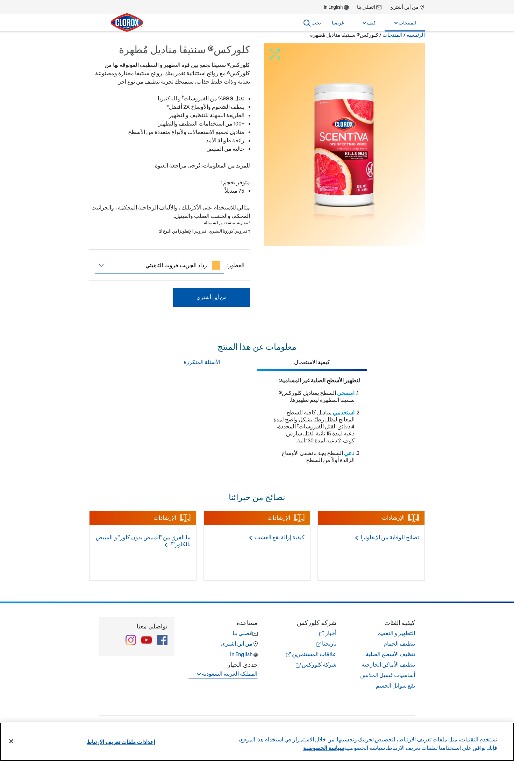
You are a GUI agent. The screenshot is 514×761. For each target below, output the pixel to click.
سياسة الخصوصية (323, 747)
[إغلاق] (11, 741)
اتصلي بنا (366, 7)
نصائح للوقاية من (390, 537)
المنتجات (407, 23)
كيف (371, 23)
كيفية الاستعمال (312, 361)
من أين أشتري (405, 7)
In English (333, 7)
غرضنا (338, 23)
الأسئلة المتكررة (202, 361)
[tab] (382, 654)
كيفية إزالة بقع (280, 537)
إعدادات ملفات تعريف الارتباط (121, 741)
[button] (382, 622)
